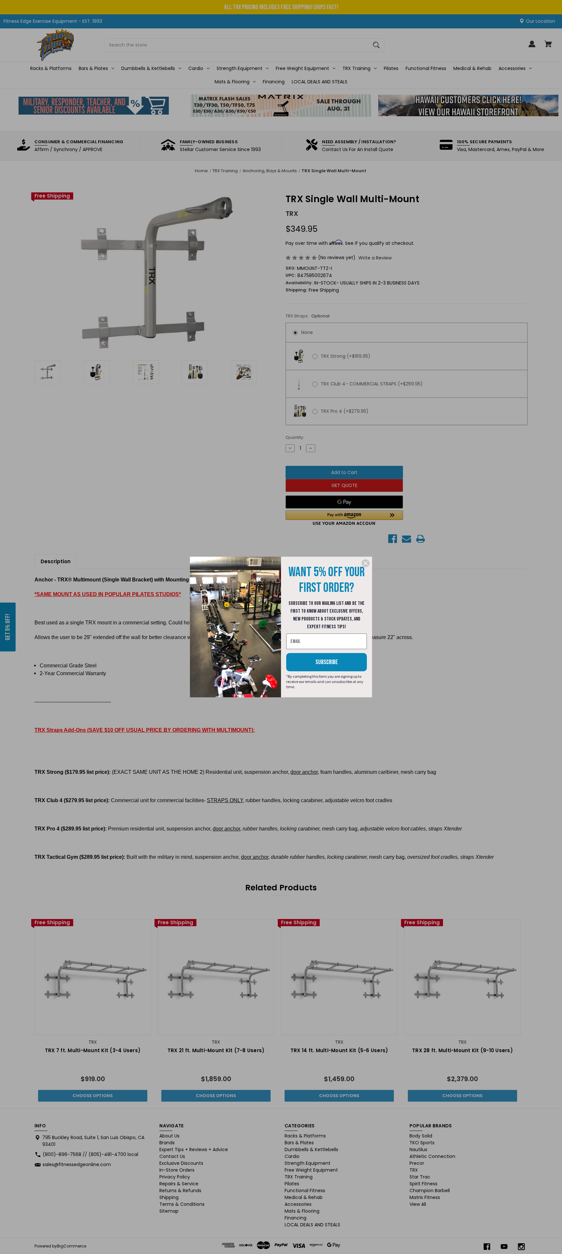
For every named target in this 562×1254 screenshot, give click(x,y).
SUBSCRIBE (326, 662)
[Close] (365, 563)
